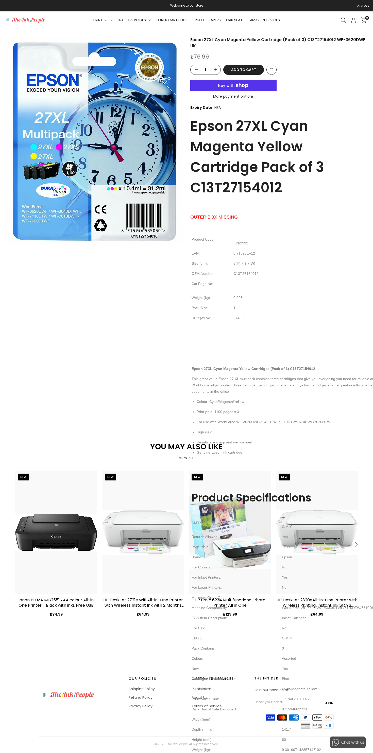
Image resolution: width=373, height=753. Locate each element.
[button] (271, 70)
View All (186, 458)
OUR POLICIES (143, 678)
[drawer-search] (343, 20)
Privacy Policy (140, 706)
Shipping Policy (142, 688)
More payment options (233, 96)
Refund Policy (140, 697)
